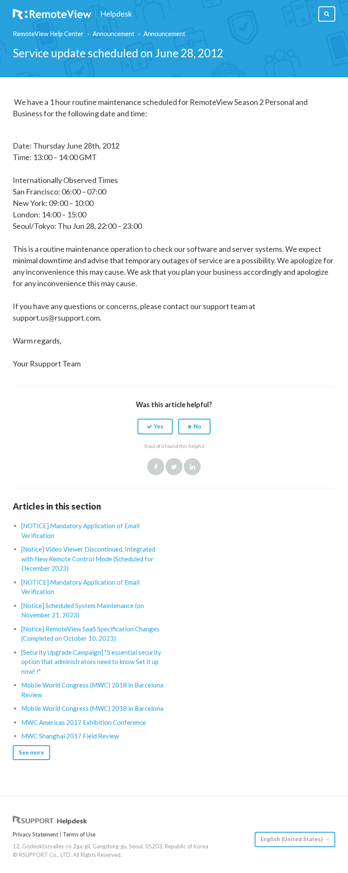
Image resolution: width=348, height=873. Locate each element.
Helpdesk (116, 14)
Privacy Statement (35, 834)
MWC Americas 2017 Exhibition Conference (83, 722)
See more (31, 752)
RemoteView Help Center (48, 33)
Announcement (114, 33)
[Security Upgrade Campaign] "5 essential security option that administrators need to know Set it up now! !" (91, 661)
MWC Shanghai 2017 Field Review (70, 736)
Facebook (155, 466)
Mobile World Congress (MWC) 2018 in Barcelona (92, 708)
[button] (155, 426)
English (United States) (292, 839)
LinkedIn (192, 466)
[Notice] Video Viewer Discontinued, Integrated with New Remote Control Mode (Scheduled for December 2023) (88, 558)
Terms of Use (79, 834)
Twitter (174, 466)
